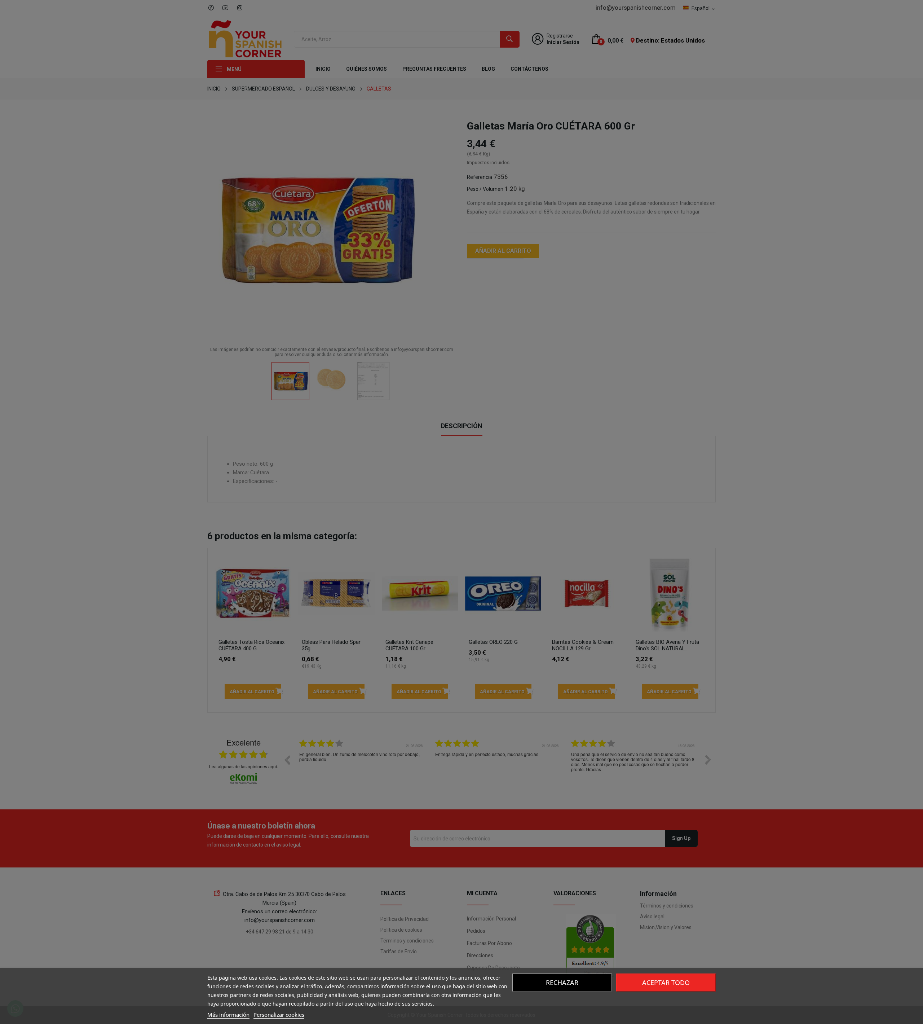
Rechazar (562, 982)
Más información (228, 1014)
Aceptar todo (666, 982)
